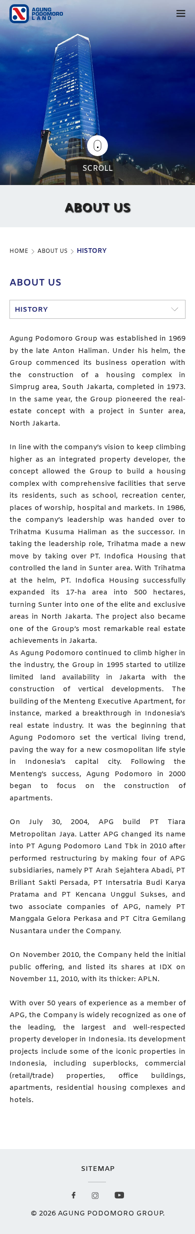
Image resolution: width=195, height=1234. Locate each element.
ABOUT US (52, 251)
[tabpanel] (97, 113)
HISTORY (91, 251)
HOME (18, 251)
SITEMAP (98, 1169)
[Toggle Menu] (181, 15)
